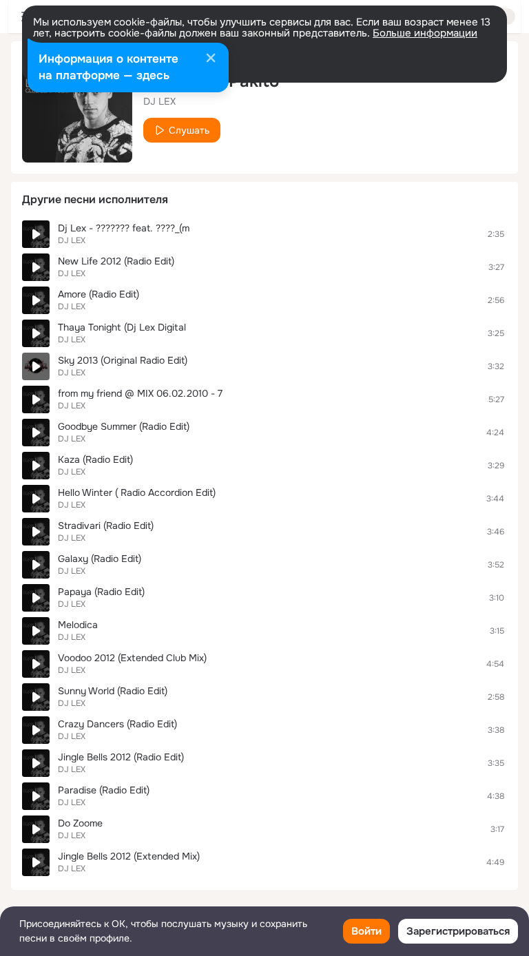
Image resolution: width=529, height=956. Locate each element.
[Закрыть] (211, 59)
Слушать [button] (189, 130)
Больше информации (425, 33)
